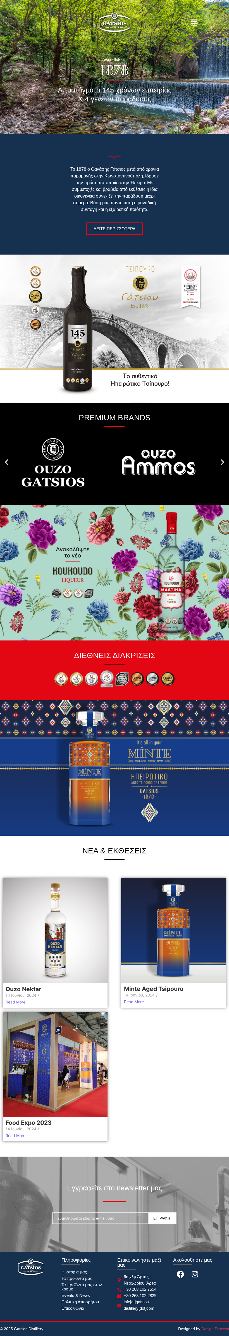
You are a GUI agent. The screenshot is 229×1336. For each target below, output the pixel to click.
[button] (194, 23)
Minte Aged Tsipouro (153, 989)
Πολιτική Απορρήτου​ (80, 1301)
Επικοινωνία (72, 1308)
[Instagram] (195, 1274)
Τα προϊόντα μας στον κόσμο (81, 1286)
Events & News (75, 1295)
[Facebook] (180, 1274)
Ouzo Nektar (23, 989)
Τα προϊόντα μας (76, 1278)
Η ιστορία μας (74, 1271)
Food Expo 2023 (29, 1122)
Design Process (215, 1328)
